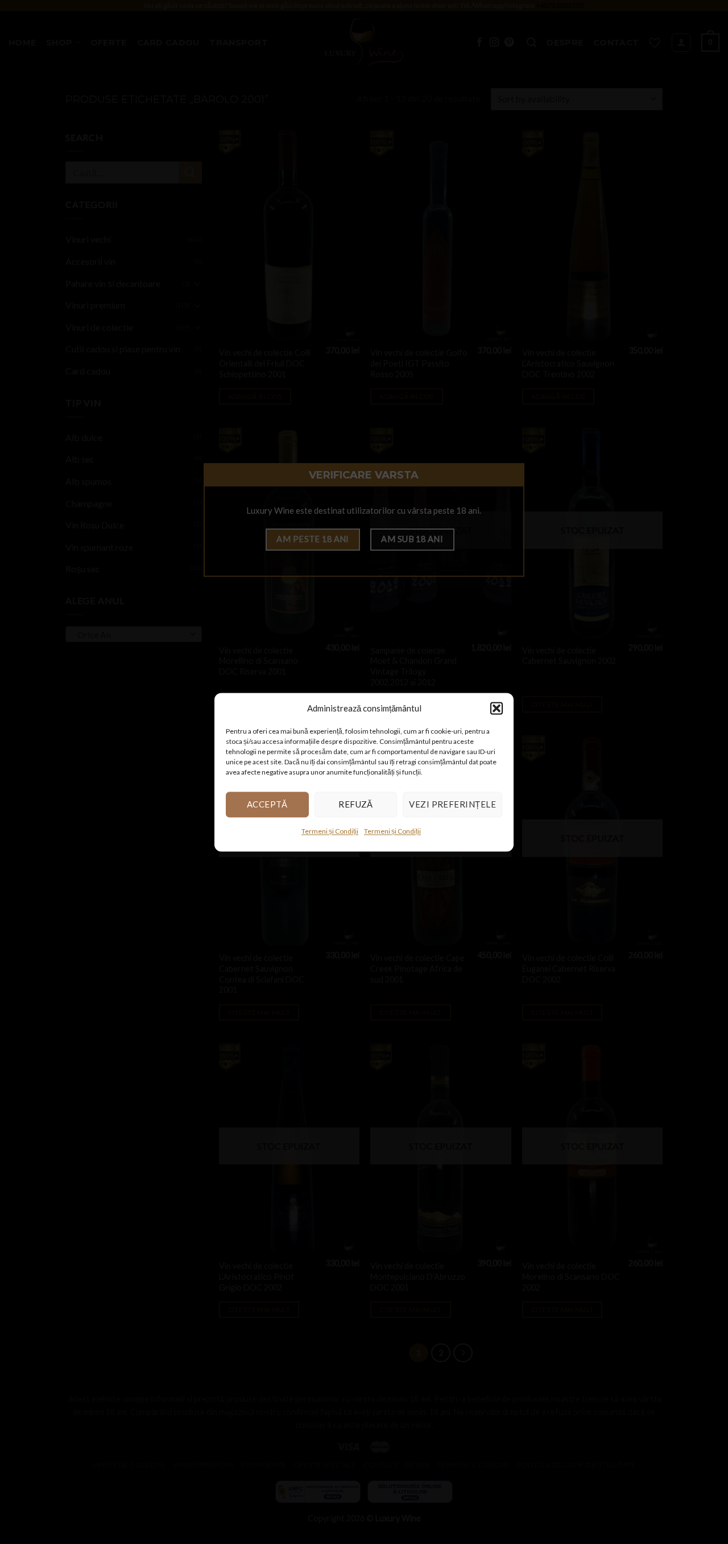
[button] (496, 708)
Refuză (355, 804)
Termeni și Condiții (329, 831)
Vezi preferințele (452, 804)
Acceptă (267, 804)
